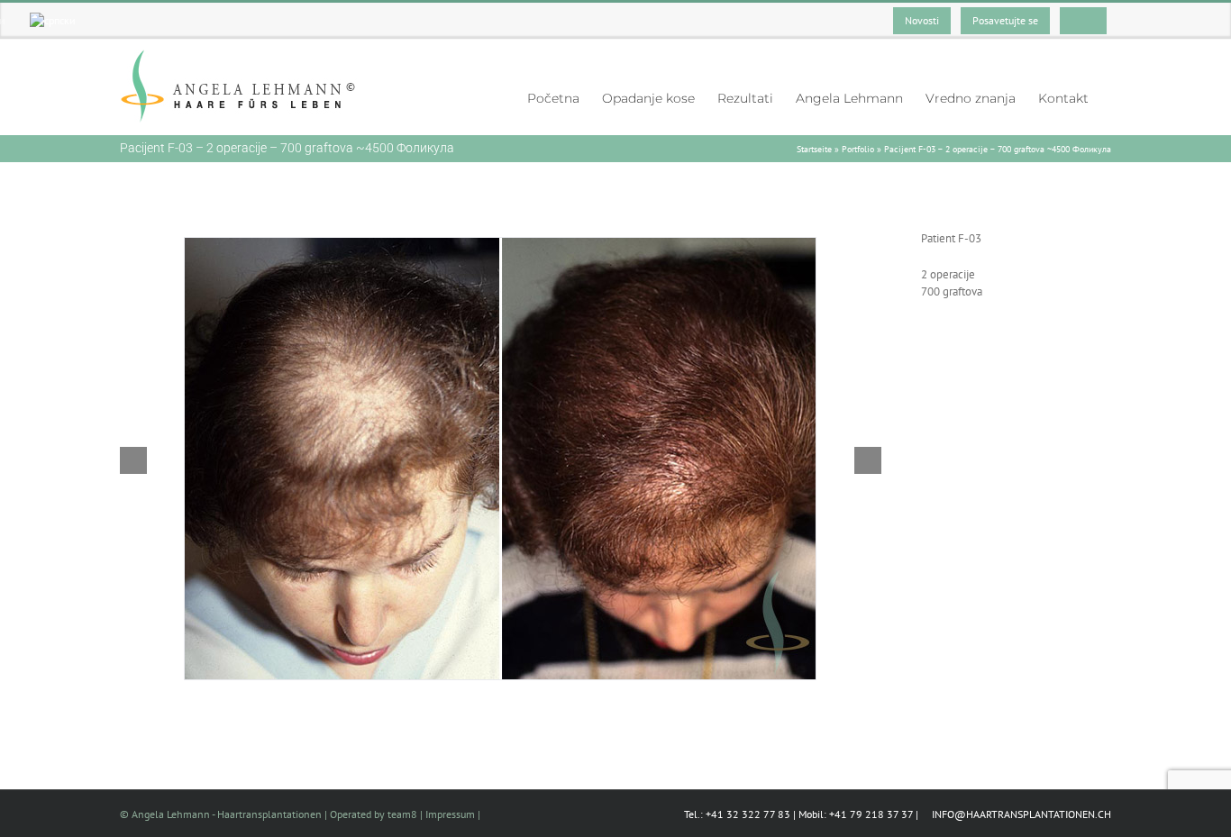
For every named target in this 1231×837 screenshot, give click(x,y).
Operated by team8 (373, 814)
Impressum (450, 814)
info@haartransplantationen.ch (1020, 814)
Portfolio (858, 149)
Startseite (814, 149)
